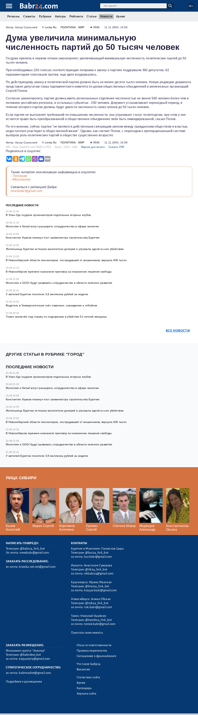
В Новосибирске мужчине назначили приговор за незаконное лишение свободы (59, 271)
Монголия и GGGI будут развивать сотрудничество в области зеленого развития (59, 282)
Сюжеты (29, 16)
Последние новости (22, 205)
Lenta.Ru (51, 27)
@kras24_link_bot (97, 586)
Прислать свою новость (87, 632)
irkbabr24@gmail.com (98, 573)
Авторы (60, 16)
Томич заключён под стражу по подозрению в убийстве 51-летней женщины (56, 316)
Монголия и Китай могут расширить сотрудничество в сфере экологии (52, 226)
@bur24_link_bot (96, 552)
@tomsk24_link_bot (98, 619)
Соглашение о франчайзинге (96, 656)
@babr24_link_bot (32, 548)
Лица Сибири (21, 478)
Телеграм (20, 175)
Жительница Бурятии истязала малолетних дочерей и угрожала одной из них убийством (65, 249)
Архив (120, 16)
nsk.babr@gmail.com (98, 607)
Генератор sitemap (94, 707)
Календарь (84, 688)
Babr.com (38, 6)
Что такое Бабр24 (89, 664)
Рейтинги (76, 16)
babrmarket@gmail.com (35, 672)
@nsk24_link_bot (96, 603)
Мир (81, 27)
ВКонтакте (22, 179)
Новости (106, 16)
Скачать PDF (116, 147)
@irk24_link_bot (96, 569)
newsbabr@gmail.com (27, 191)
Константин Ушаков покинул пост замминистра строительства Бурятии (52, 237)
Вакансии (83, 669)
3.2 (29, 707)
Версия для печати (93, 147)
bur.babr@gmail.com (98, 556)
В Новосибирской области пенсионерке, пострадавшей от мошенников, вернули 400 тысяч (66, 260)
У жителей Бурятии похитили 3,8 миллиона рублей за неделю (47, 294)
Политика (69, 27)
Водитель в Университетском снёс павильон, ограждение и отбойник (51, 305)
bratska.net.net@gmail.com (37, 566)
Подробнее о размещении (24, 681)
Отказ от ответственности (94, 645)
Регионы (13, 16)
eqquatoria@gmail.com (34, 658)
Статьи (91, 16)
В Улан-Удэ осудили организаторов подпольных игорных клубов (48, 214)
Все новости (178, 330)
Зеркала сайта (86, 693)
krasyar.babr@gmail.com (100, 590)
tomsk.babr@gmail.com (99, 624)
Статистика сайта (88, 677)
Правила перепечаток (92, 650)
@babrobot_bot (30, 654)
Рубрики (45, 16)
